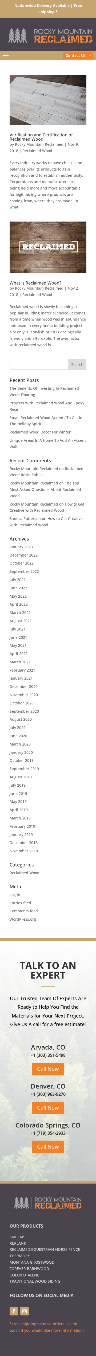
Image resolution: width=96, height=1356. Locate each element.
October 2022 (22, 563)
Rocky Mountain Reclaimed (39, 144)
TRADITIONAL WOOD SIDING (35, 1281)
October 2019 (22, 760)
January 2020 (21, 752)
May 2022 (18, 596)
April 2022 (19, 604)
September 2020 (24, 711)
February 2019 (22, 826)
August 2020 (21, 719)
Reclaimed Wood (37, 150)
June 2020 (18, 735)
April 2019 (19, 809)
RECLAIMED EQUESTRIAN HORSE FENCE (45, 1249)
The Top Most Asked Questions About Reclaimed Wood (45, 489)
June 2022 (18, 587)
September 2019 (24, 768)
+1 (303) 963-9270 (48, 1094)
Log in (15, 894)
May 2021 (18, 645)
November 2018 (24, 850)
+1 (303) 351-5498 (48, 1055)
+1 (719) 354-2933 (48, 1133)
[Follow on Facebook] (14, 1311)
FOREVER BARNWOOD (29, 1268)
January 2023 (21, 546)
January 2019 (21, 834)
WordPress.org (23, 919)
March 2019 (20, 818)
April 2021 (19, 653)
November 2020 (24, 694)
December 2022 (24, 555)
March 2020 (20, 744)
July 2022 (18, 579)
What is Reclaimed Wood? (35, 283)
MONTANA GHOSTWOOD (32, 1262)
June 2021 (18, 637)
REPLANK (18, 1243)
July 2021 (18, 629)
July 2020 (18, 727)
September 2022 (24, 571)
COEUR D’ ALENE (24, 1275)
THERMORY (20, 1255)
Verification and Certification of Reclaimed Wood (41, 137)
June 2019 (18, 793)
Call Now (48, 1068)
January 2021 (21, 678)
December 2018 (24, 842)
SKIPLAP (17, 1236)
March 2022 (20, 612)
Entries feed (20, 902)
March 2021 (20, 661)
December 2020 (24, 686)
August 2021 (21, 620)
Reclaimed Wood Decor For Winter (40, 432)
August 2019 (21, 776)
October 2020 (22, 702)
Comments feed (24, 910)
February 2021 (22, 670)
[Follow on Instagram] (24, 1311)
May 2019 (18, 801)
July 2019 (18, 785)
